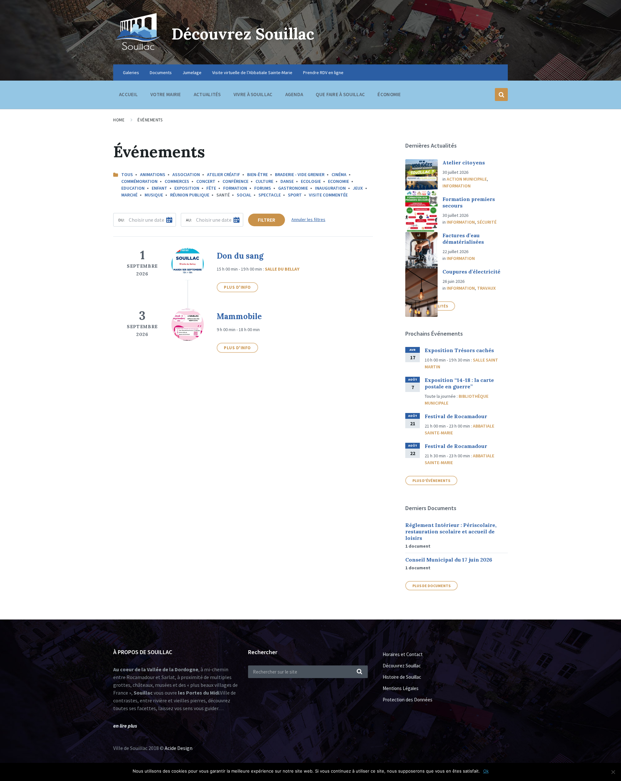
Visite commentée (328, 195)
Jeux (358, 188)
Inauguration (330, 188)
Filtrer (266, 220)
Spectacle (269, 195)
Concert (205, 181)
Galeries (131, 72)
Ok (486, 771)
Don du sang (240, 256)
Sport (295, 195)
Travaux (486, 288)
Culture (264, 181)
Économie (389, 94)
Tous (127, 174)
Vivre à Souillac (253, 94)
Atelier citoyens (463, 162)
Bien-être (257, 174)
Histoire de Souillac (402, 677)
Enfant (159, 188)
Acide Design (178, 748)
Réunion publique (189, 195)
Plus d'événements (431, 480)
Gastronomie (293, 188)
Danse (287, 181)
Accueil (128, 94)
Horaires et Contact (403, 654)
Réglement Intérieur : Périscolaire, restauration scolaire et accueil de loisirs (450, 531)
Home (119, 120)
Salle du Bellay (282, 269)
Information (456, 186)
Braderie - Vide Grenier (299, 174)
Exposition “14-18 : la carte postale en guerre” (459, 383)
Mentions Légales (401, 688)
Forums (262, 188)
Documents (161, 72)
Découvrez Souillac (242, 34)
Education (133, 188)
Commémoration (139, 181)
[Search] (360, 672)
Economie (338, 181)
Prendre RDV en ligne (323, 72)
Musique (154, 195)
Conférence (235, 181)
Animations (152, 174)
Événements (149, 120)
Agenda (294, 94)
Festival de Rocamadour (456, 416)
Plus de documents (431, 585)
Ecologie (311, 181)
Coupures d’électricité (471, 271)
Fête (211, 188)
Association (186, 174)
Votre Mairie (165, 94)
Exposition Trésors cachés (459, 350)
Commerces (177, 181)
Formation (235, 188)
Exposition (186, 188)
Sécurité (486, 222)
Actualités (207, 94)
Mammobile (239, 316)
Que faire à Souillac (340, 94)
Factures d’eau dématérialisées (463, 238)
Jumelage (192, 72)
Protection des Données (407, 700)
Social (244, 195)
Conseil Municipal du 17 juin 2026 (448, 559)
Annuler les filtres (308, 219)
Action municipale (467, 179)
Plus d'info (237, 287)
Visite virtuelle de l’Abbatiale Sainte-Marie (252, 72)
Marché (129, 195)
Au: (189, 220)
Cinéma (339, 174)
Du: (121, 220)
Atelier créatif (223, 174)
